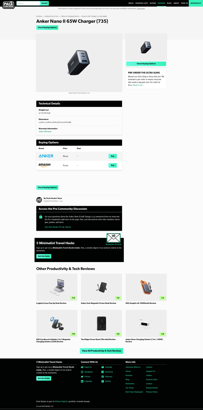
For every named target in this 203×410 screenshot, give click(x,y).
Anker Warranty (45, 131)
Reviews (161, 3)
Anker (105, 16)
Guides (153, 3)
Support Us (150, 371)
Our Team (129, 388)
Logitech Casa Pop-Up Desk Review (51, 303)
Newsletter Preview (113, 244)
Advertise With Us (133, 367)
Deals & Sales (151, 379)
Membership (196, 3)
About (176, 3)
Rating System (152, 388)
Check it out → (138, 85)
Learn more (141, 8)
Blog (169, 3)
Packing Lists (142, 3)
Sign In (184, 3)
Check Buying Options (47, 28)
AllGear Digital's (61, 401)
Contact (149, 383)
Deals (131, 3)
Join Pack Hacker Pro (53, 227)
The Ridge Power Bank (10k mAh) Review (98, 339)
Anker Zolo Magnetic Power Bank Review (98, 303)
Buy (112, 156)
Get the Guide (44, 256)
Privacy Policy (152, 392)
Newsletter (130, 383)
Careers (149, 367)
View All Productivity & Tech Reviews (101, 351)
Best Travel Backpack (134, 392)
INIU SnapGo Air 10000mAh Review (141, 303)
